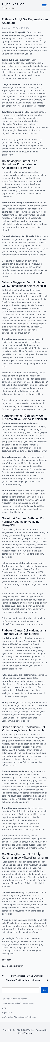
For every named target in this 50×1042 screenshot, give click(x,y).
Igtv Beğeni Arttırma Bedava (14, 998)
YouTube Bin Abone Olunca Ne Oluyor (19, 1017)
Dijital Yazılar (13, 4)
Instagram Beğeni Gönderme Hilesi (18, 1003)
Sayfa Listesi (7, 1012)
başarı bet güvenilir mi (12, 966)
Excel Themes (25, 1033)
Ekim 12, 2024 (22, 28)
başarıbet (6, 959)
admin (7, 28)
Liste (4, 1008)
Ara (44, 990)
